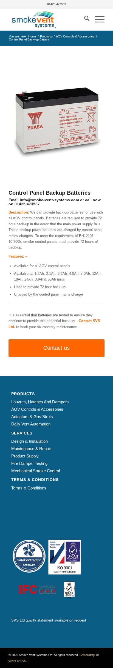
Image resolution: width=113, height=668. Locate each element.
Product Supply (25, 456)
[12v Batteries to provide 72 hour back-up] (56, 122)
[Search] (84, 19)
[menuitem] (84, 19)
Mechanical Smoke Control (35, 470)
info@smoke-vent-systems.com (49, 200)
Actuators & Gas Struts (32, 416)
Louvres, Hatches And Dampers (40, 401)
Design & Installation (29, 441)
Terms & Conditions (28, 488)
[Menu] (96, 19)
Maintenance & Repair (31, 448)
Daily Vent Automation (30, 424)
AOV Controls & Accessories (37, 409)
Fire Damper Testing (29, 463)
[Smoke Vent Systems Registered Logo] (47, 19)
